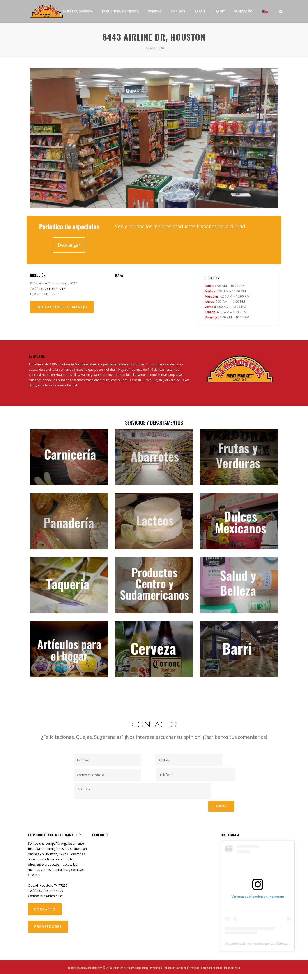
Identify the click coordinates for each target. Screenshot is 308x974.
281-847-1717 (55, 288)
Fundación (243, 11)
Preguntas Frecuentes (162, 967)
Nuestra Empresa (78, 11)
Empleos (178, 11)
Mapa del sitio (232, 967)
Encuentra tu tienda (120, 11)
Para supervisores (211, 967)
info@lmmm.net (51, 896)
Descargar (69, 245)
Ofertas (155, 11)
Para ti (200, 11)
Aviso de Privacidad (188, 967)
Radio (220, 11)
